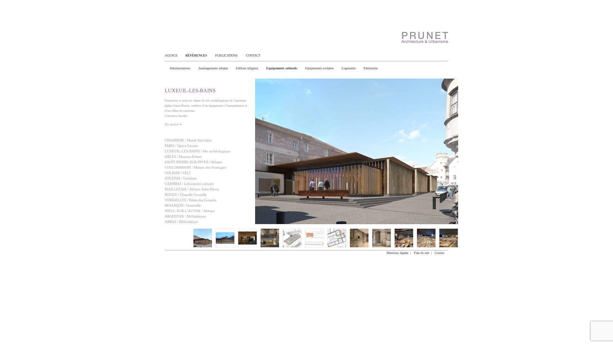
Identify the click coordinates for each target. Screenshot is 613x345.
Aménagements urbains (213, 68)
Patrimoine (371, 68)
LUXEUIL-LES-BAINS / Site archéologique (197, 151)
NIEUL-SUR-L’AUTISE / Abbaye (190, 211)
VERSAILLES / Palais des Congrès (190, 200)
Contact (253, 55)
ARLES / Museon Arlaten (183, 156)
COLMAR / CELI (178, 173)
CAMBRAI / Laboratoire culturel (189, 184)
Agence (171, 55)
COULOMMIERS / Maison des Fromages (195, 167)
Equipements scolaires (319, 68)
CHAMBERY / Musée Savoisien (188, 140)
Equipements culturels (281, 68)
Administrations (180, 68)
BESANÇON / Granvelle (183, 205)
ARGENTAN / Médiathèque (185, 216)
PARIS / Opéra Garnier (181, 146)
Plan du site (421, 253)
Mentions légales (397, 253)
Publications (226, 55)
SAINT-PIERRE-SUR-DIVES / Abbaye (193, 162)
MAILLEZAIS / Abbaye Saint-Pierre (192, 189)
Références (196, 55)
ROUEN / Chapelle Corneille (186, 194)
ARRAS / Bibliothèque (181, 222)
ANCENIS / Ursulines (181, 178)
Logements (349, 68)
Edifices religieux (247, 68)
